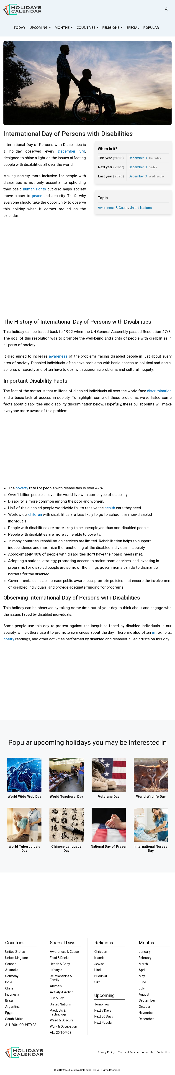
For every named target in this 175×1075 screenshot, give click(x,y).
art (154, 632)
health (110, 508)
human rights (34, 189)
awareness (58, 356)
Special (132, 27)
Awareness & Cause (113, 208)
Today (19, 27)
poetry (8, 639)
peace (37, 195)
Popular (151, 27)
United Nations (141, 208)
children (35, 514)
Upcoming (38, 27)
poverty (21, 488)
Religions (110, 27)
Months (62, 27)
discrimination (159, 391)
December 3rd (71, 151)
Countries (86, 27)
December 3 (138, 158)
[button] (166, 9)
